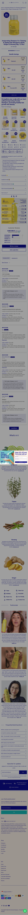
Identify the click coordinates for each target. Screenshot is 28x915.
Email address (16, 456)
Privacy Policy (24, 463)
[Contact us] (25, 911)
